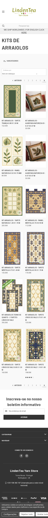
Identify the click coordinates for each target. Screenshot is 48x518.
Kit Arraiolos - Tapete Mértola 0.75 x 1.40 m (11, 269)
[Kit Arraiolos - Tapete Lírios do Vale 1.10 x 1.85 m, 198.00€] (36, 345)
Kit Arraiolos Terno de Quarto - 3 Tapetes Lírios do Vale (11, 317)
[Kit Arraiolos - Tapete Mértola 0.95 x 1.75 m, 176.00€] (36, 248)
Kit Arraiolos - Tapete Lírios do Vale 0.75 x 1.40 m (35, 317)
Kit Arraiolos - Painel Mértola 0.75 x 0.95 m (34, 221)
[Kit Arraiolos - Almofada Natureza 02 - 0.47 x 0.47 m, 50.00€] (36, 151)
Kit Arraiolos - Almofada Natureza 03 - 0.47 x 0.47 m (35, 123)
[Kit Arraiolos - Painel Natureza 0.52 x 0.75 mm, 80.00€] (12, 151)
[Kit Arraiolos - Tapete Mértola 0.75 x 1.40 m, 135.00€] (12, 248)
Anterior (18, 80)
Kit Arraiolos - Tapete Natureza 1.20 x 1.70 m (11, 221)
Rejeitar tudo (27, 514)
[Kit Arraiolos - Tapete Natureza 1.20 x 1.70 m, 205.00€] (12, 201)
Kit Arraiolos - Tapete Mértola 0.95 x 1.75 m (34, 269)
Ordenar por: (7, 70)
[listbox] (20, 74)
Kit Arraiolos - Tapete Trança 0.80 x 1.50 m (11, 122)
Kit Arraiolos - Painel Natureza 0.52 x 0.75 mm (11, 171)
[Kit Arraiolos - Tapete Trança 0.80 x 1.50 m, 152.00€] (12, 101)
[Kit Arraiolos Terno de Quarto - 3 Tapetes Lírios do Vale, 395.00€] (12, 295)
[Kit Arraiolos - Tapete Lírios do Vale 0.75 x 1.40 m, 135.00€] (36, 295)
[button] (24, 61)
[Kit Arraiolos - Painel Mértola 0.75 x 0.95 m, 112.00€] (36, 201)
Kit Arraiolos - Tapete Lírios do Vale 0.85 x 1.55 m (12, 367)
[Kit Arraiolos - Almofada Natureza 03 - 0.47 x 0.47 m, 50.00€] (36, 101)
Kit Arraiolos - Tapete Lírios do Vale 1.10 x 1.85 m (35, 367)
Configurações (10, 514)
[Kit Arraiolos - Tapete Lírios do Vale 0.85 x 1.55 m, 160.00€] (12, 345)
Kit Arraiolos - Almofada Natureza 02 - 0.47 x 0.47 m (35, 173)
